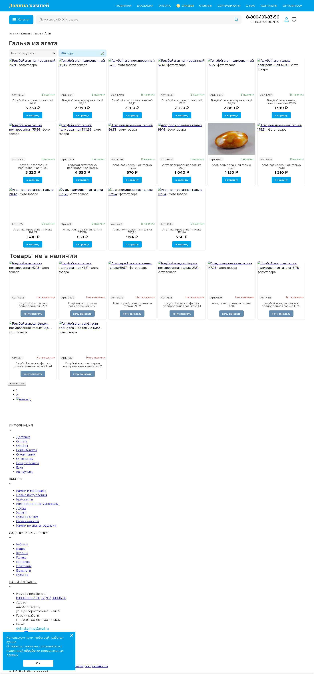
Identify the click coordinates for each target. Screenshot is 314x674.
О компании (25, 454)
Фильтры (67, 53)
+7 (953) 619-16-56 (53, 598)
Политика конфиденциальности (82, 666)
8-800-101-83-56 (262, 17)
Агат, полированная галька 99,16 (181, 166)
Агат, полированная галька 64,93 (132, 166)
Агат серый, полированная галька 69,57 (132, 304)
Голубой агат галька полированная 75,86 (32, 166)
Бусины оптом (27, 517)
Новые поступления (31, 495)
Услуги (21, 512)
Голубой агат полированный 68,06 (82, 102)
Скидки (188, 5)
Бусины (22, 575)
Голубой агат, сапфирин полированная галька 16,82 (82, 365)
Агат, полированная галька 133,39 (82, 231)
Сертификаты (229, 5)
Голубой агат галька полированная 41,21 (82, 304)
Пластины (23, 566)
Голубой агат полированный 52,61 (181, 102)
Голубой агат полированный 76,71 (32, 102)
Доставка (145, 5)
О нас (250, 5)
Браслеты (23, 570)
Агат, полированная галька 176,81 (281, 166)
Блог (19, 467)
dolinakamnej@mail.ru (32, 628)
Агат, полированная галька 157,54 (132, 231)
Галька (21, 557)
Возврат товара (27, 463)
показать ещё (16, 383)
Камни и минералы (31, 490)
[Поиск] (236, 19)
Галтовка (23, 562)
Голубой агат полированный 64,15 (132, 102)
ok (38, 663)
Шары (20, 549)
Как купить (24, 472)
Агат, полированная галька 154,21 (231, 166)
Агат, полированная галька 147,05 (231, 304)
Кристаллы (24, 499)
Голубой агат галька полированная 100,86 (82, 166)
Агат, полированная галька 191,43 (32, 231)
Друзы (21, 508)
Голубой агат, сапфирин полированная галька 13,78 (281, 304)
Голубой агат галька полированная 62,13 (33, 304)
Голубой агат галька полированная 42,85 (281, 102)
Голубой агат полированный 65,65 (231, 102)
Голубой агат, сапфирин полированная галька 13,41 (33, 365)
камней (29, 5)
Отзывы (205, 5)
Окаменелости (27, 521)
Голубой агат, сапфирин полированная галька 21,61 (182, 304)
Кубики (22, 544)
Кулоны (22, 553)
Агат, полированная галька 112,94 (181, 231)
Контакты (269, 5)
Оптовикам (292, 5)
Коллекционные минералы (37, 504)
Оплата (164, 5)
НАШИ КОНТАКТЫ (23, 582)
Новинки (124, 5)
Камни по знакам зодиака (36, 525)
